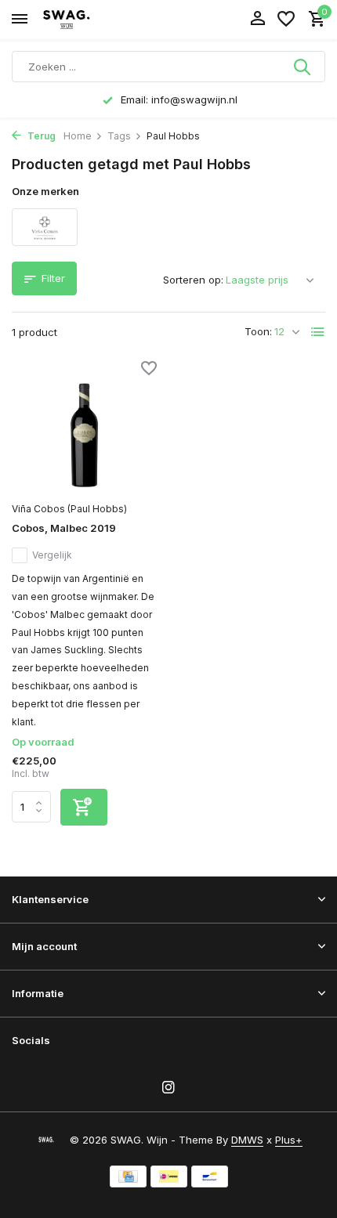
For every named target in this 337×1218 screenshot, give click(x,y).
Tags (119, 136)
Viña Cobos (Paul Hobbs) (69, 509)
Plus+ (289, 1139)
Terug (40, 136)
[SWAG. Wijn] (83, 19)
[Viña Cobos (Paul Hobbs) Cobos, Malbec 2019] (84, 429)
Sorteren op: (193, 279)
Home (77, 136)
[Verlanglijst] (286, 19)
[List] (318, 332)
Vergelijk (52, 555)
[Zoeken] (303, 66)
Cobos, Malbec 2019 (64, 528)
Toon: (258, 331)
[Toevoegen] (83, 807)
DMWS (247, 1139)
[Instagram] (168, 1088)
